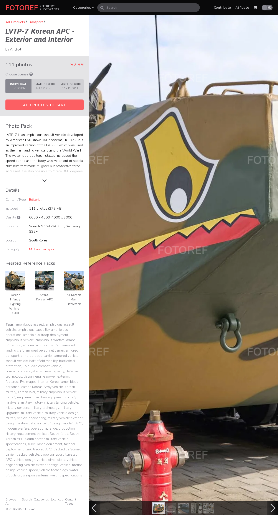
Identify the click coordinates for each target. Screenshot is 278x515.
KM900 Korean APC (44, 297)
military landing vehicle (61, 402)
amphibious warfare (50, 340)
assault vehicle (16, 361)
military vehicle (32, 413)
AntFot (15, 49)
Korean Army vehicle (47, 387)
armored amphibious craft (42, 345)
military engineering (20, 397)
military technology (45, 407)
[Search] (102, 7)
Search (27, 499)
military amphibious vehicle (57, 392)
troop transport (52, 454)
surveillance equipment (45, 444)
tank (28, 449)
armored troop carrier (37, 355)
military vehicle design (61, 413)
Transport (35, 22)
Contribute (222, 7)
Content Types (70, 501)
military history (32, 402)
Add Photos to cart (44, 105)
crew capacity (53, 371)
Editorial (35, 199)
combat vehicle (49, 366)
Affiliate (242, 7)
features (11, 381)
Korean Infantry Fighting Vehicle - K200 (15, 304)
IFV (22, 381)
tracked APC (42, 449)
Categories (82, 7)
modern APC (72, 423)
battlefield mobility (43, 361)
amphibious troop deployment (45, 334)
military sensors (17, 407)
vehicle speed (27, 470)
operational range (44, 428)
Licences (57, 499)
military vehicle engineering (25, 418)
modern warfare (17, 428)
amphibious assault (29, 324)
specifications (15, 444)
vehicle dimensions (51, 459)
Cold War (30, 366)
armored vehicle (66, 355)
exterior (63, 376)
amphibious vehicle (19, 340)
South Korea (59, 433)
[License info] (31, 74)
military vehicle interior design (39, 423)
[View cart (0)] (255, 7)
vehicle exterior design (41, 465)
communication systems (23, 371)
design (29, 376)
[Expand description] (44, 180)
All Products (15, 22)
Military (34, 249)
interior (43, 381)
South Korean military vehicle (46, 439)
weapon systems (36, 475)
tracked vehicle (27, 454)
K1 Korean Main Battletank (74, 299)
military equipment (50, 397)
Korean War (26, 392)
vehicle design (24, 459)
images (31, 381)
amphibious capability (34, 329)
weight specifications (66, 475)
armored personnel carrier (44, 350)
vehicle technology (54, 470)
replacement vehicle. (32, 433)
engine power (45, 376)
